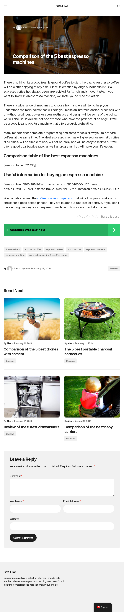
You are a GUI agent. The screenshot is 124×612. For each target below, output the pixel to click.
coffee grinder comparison (55, 198)
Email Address (72, 501)
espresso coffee (54, 249)
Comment (16, 475)
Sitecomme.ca (11, 578)
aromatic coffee (32, 249)
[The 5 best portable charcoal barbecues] (92, 319)
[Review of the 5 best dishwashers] (32, 397)
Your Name (17, 501)
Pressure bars (12, 249)
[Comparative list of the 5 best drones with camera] (32, 319)
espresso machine (95, 249)
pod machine (74, 249)
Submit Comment (23, 537)
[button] (5, 6)
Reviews (114, 268)
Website (14, 518)
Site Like (62, 6)
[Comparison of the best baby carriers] (92, 397)
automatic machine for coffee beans (48, 255)
